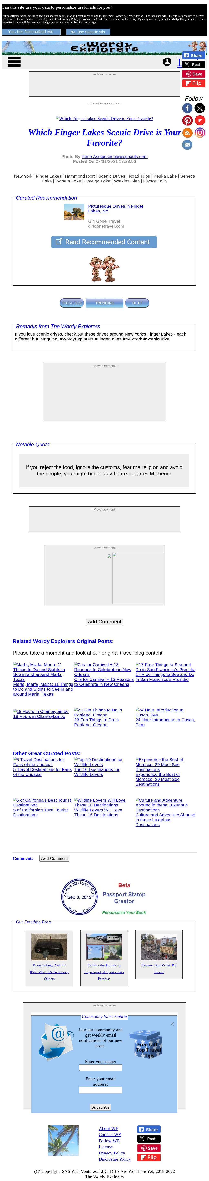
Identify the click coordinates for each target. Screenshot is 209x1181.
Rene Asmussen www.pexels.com (115, 156)
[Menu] (14, 61)
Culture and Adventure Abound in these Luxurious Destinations (165, 819)
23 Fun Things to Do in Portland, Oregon (96, 722)
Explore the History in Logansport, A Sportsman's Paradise (104, 972)
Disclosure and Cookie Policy (120, 19)
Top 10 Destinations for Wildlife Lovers (96, 772)
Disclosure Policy (115, 1159)
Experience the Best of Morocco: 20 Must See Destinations (158, 779)
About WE (108, 1128)
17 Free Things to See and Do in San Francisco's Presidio (165, 677)
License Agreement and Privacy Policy (56, 19)
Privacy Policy (112, 1152)
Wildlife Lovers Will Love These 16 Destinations (98, 812)
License (106, 1146)
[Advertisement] (104, 86)
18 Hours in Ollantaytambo (39, 716)
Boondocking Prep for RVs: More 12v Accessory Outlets (49, 972)
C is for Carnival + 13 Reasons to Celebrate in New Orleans (104, 682)
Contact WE (110, 1134)
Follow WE (109, 1140)
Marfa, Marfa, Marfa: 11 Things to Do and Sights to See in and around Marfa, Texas (43, 689)
